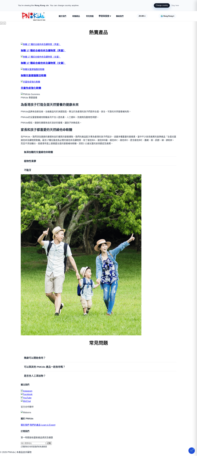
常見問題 (90, 16)
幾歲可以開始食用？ (35, 358)
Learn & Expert (48, 425)
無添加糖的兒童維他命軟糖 (38, 152)
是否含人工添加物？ (35, 376)
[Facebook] (98, 394)
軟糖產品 (76, 16)
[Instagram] (98, 391)
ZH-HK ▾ (142, 16)
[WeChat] (98, 401)
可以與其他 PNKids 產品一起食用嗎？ (44, 367)
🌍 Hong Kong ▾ (167, 16)
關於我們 (62, 16)
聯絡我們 (120, 16)
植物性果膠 (30, 161)
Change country (162, 5)
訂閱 (49, 443)
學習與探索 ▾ (105, 16)
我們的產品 (35, 425)
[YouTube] (98, 398)
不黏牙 (27, 170)
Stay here (175, 5)
